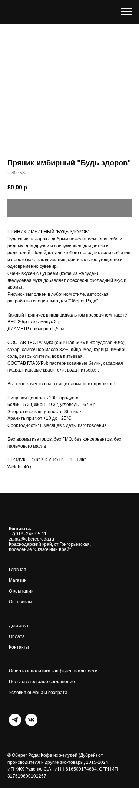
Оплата (17, 636)
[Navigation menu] (126, 12)
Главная (17, 569)
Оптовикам (20, 601)
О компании (21, 591)
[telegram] (15, 720)
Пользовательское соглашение (42, 681)
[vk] (31, 720)
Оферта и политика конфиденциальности (53, 671)
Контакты (19, 647)
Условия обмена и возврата (38, 692)
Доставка (18, 625)
